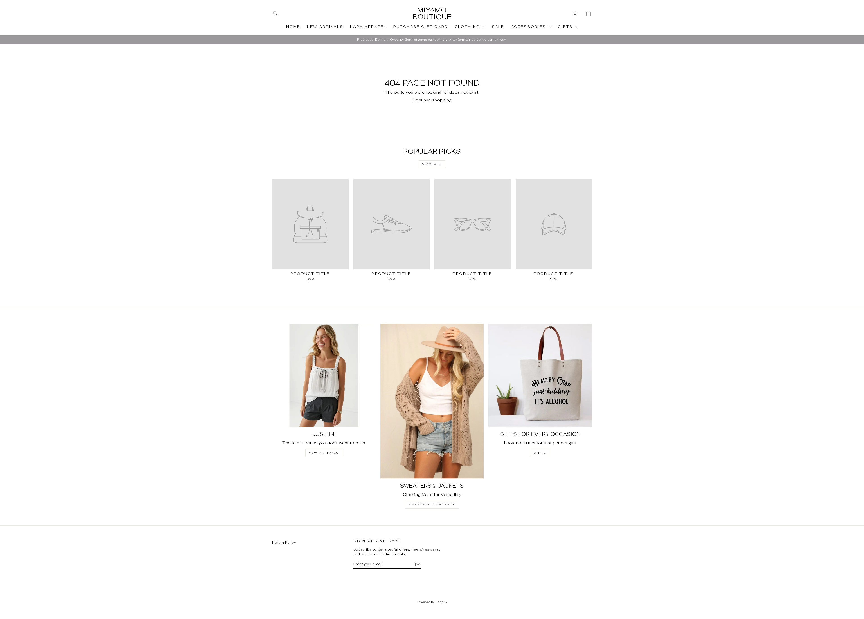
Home (293, 26)
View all (432, 164)
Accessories (529, 26)
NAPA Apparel (368, 26)
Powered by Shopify (432, 602)
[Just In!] (324, 375)
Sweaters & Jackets (432, 504)
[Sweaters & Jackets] (432, 401)
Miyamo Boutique (432, 13)
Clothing (468, 26)
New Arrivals (325, 26)
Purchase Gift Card (420, 26)
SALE (498, 26)
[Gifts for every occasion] (540, 375)
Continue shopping (432, 100)
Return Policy (284, 542)
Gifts (566, 26)
